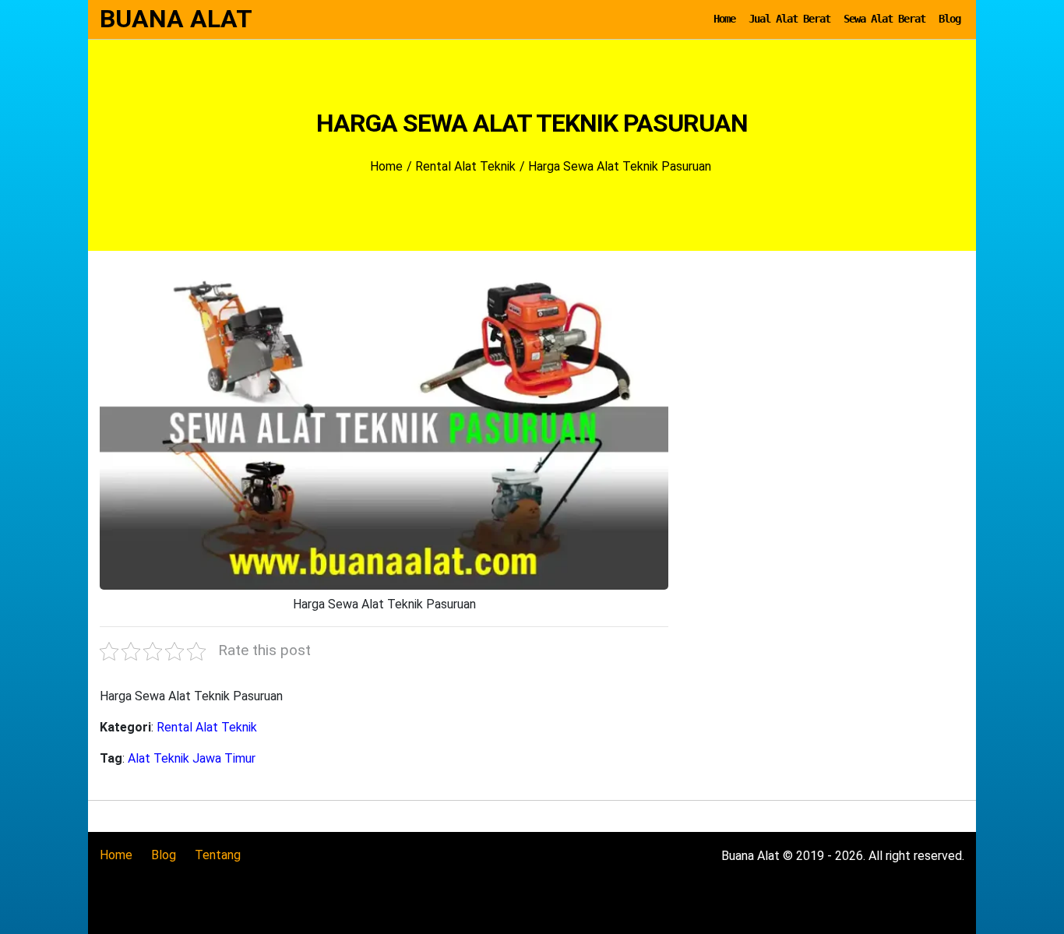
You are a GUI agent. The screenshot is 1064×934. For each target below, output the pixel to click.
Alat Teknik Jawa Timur (191, 758)
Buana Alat (176, 18)
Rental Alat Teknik (207, 727)
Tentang (218, 855)
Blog (949, 18)
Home (724, 18)
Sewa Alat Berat (884, 18)
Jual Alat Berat (789, 18)
